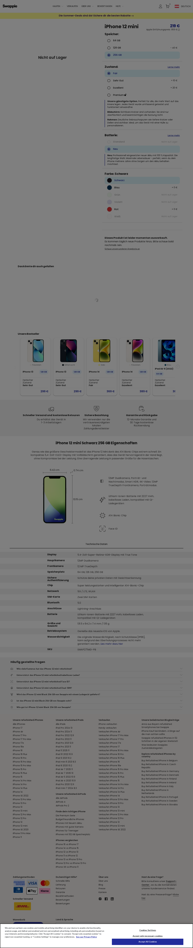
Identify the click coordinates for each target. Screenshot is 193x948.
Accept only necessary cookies (148, 936)
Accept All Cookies (148, 941)
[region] (96, 936)
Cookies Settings (147, 930)
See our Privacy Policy (86, 937)
